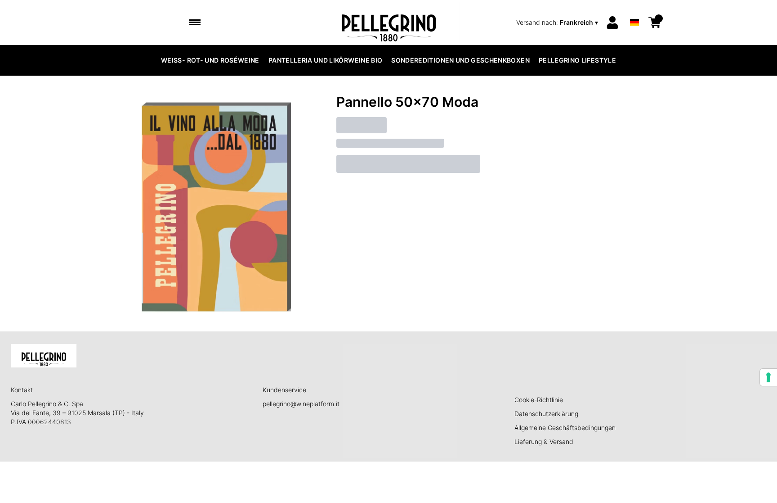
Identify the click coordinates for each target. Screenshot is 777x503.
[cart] (654, 22)
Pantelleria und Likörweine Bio (325, 60)
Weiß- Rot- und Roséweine (210, 60)
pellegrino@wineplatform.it (301, 404)
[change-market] (558, 22)
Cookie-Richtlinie (538, 399)
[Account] (612, 22)
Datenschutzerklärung (546, 413)
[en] (634, 10)
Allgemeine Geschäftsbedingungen (565, 427)
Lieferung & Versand (543, 441)
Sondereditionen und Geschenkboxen (460, 60)
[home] (388, 22)
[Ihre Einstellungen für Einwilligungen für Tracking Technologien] (768, 377)
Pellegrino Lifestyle (577, 60)
